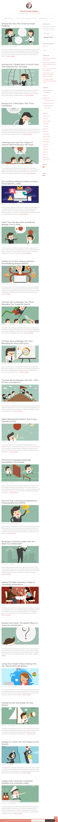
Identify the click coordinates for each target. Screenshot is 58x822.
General (44, 95)
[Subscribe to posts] (43, 167)
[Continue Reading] (10, 56)
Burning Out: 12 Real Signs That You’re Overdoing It (18, 104)
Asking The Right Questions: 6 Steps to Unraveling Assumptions (18, 583)
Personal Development (31, 18)
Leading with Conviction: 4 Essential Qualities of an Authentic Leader (17, 782)
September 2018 (46, 121)
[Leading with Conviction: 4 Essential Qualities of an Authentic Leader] (20, 802)
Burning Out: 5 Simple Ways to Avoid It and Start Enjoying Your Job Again (20, 65)
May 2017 (45, 152)
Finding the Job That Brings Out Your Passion (17, 704)
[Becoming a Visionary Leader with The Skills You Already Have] (20, 562)
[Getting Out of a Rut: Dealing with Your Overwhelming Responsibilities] (20, 282)
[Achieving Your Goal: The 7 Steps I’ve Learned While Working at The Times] (20, 163)
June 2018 (45, 126)
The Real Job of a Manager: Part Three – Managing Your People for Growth (18, 303)
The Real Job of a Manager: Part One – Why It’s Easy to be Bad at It (20, 381)
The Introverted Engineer (29, 11)
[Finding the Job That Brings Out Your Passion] (20, 724)
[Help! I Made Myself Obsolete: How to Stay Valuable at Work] (20, 440)
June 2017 (45, 149)
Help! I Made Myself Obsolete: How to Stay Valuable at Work (19, 420)
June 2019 (45, 118)
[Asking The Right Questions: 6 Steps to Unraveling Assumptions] (20, 603)
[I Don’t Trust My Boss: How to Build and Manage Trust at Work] (20, 243)
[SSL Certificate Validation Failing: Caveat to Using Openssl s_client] (20, 202)
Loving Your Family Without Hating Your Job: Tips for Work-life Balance (19, 664)
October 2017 (45, 139)
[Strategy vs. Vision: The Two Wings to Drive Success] (20, 763)
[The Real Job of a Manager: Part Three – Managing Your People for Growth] (20, 323)
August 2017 (45, 144)
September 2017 (46, 141)
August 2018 (45, 123)
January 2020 (45, 116)
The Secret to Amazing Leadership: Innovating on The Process (16, 461)
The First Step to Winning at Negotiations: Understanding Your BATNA (19, 501)
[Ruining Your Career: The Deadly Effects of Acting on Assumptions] (20, 644)
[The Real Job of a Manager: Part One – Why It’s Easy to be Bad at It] (20, 401)
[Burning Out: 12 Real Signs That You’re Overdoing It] (20, 124)
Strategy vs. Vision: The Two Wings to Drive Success (20, 743)
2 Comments (12, 324)
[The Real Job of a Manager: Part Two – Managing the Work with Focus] (20, 362)
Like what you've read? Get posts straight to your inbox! (17, 820)
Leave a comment (14, 46)
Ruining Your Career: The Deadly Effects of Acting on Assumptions (20, 624)
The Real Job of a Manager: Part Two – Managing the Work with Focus (18, 342)
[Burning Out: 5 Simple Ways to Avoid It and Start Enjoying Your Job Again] (20, 85)
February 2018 (46, 134)
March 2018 (45, 131)
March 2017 (45, 157)
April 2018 (45, 128)
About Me (51, 18)
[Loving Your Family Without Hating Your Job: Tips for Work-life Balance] (20, 684)
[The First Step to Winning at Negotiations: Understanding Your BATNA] (20, 521)
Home (6, 18)
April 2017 (45, 154)
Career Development (20, 18)
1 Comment (10, 86)
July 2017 (45, 146)
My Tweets (45, 46)
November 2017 (46, 136)
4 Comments (12, 165)
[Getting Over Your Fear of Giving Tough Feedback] (20, 44)
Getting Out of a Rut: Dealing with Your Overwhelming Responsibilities (18, 262)
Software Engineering (43, 18)
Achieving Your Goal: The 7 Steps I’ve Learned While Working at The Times (18, 143)
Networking (46, 92)
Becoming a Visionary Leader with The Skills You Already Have (18, 542)
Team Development (48, 100)
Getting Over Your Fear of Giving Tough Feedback (18, 24)
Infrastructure (47, 108)
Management (11, 18)
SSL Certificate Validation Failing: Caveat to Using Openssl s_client (20, 182)
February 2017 (45, 159)
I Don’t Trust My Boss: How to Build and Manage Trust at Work (18, 223)
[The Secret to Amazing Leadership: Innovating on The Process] (20, 481)
